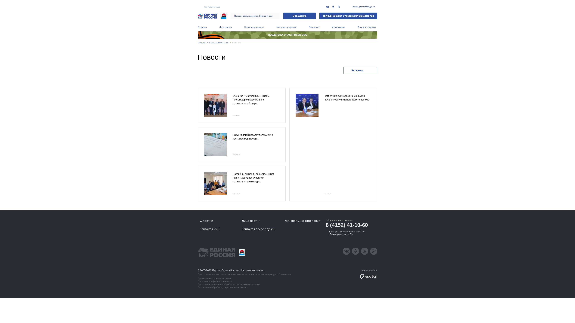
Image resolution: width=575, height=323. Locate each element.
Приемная (314, 27)
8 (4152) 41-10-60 (347, 225)
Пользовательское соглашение (214, 278)
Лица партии (225, 27)
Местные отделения (286, 27)
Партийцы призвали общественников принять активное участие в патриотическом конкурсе (253, 178)
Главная (202, 43)
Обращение (299, 16)
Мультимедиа (338, 27)
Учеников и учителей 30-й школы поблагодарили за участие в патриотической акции (251, 100)
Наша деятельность (254, 27)
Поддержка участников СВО (287, 35)
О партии (202, 27)
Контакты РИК (210, 229)
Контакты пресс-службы (259, 229)
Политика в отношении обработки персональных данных (229, 284)
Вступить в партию (367, 27)
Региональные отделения (302, 221)
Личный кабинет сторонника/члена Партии (348, 16)
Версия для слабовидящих (363, 7)
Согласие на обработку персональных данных (223, 287)
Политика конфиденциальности (215, 281)
